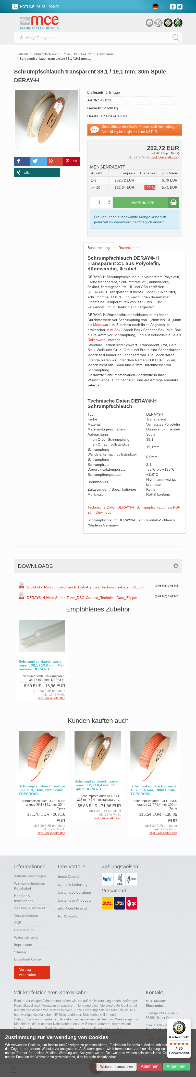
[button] (22, 161)
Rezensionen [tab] (129, 248)
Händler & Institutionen (24, 898)
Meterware (102, 325)
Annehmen (177, 1066)
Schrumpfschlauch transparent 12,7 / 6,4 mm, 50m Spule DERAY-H (97, 785)
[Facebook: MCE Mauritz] (173, 6)
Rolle (66, 54)
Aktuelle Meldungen (30, 876)
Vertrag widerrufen (27, 972)
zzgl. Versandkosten (165, 157)
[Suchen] (176, 37)
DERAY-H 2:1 (83, 54)
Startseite (22, 54)
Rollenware (97, 340)
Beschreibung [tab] (99, 248)
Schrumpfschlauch (45, 54)
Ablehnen (149, 1066)
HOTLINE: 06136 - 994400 (39, 7)
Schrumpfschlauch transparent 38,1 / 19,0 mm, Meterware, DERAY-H (41, 665)
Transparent (105, 54)
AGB (17, 923)
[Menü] (188, 1021)
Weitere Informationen (116, 1067)
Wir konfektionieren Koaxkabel (29, 886)
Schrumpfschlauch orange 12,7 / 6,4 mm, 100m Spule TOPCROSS (153, 790)
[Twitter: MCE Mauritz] (180, 6)
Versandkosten (26, 915)
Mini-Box (113, 330)
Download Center (28, 959)
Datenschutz (24, 930)
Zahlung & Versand (29, 908)
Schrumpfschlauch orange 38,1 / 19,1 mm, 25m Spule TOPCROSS (42, 790)
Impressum (23, 945)
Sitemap (20, 952)
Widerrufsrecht (26, 937)
